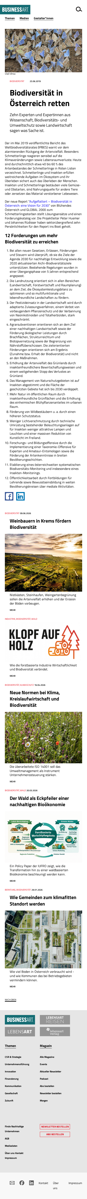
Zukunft (9, 1100)
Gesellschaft (11, 1093)
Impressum (75, 1183)
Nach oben (10, 999)
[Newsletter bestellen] (12, 1182)
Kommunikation (13, 1086)
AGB (7, 1138)
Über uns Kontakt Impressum (14, 1155)
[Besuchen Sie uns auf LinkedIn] (31, 1182)
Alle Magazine (47, 1057)
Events (43, 1064)
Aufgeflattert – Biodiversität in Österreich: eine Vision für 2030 (38, 203)
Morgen (44, 1100)
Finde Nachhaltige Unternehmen (14, 1128)
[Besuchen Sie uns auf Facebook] (21, 1182)
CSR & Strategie (13, 1057)
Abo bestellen (47, 1086)
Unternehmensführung (17, 1064)
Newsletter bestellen (51, 1093)
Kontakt (43, 1183)
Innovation (10, 1071)
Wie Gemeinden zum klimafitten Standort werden (43, 900)
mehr (13, 610)
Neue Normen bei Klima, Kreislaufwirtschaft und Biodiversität (35, 699)
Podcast (44, 1079)
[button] (12, 18)
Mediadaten (11, 1146)
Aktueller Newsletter (50, 1071)
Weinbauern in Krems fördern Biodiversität (40, 524)
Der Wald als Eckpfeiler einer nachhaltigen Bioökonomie (39, 801)
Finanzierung (11, 1079)
